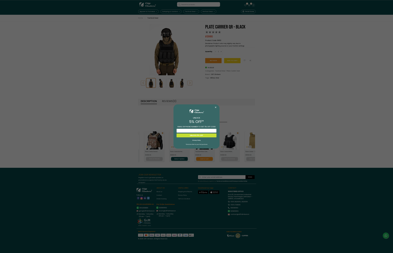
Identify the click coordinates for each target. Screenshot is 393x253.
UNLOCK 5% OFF (196, 135)
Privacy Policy (196, 140)
